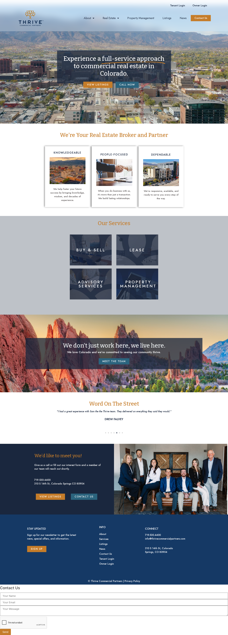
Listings (167, 18)
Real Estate (109, 18)
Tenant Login (106, 559)
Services (103, 539)
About (87, 18)
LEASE (137, 250)
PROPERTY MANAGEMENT (138, 284)
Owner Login (106, 564)
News (183, 18)
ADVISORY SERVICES (91, 284)
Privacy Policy (132, 581)
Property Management (140, 18)
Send (5, 631)
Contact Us (105, 554)
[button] (177, 5)
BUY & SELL (90, 250)
